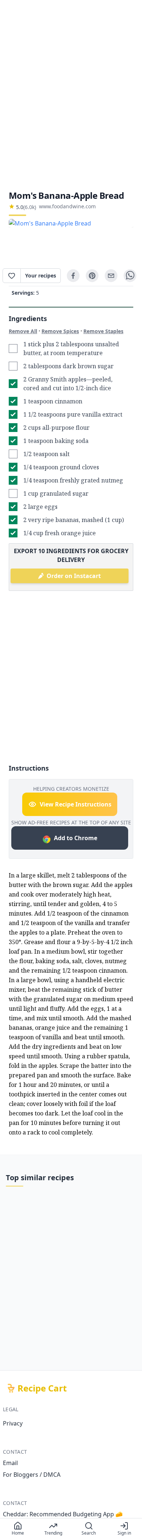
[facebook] (73, 275)
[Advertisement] (71, 94)
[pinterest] (92, 275)
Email (10, 1463)
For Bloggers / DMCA (31, 1475)
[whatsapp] (130, 275)
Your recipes (40, 275)
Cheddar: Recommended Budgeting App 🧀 (63, 1514)
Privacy (13, 1423)
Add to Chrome (75, 838)
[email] (111, 275)
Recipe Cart (42, 1388)
